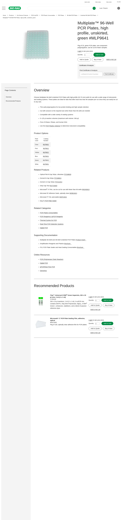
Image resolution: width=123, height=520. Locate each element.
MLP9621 (46, 152)
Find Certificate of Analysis (88, 70)
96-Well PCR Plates (72, 15)
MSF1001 (63, 197)
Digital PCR (44, 228)
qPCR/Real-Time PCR (47, 267)
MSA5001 (86, 189)
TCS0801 (58, 178)
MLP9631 (46, 156)
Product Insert (80, 240)
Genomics (43, 271)
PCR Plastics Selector (53, 126)
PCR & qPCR (34, 15)
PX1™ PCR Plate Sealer (48, 201)
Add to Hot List (111, 59)
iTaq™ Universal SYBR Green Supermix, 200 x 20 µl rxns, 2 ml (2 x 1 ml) (68, 296)
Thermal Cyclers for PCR (48, 220)
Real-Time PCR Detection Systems (51, 224)
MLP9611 (46, 148)
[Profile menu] (111, 8)
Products (11, 15)
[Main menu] (4, 8)
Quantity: (80, 54)
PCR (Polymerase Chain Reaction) (51, 259)
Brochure (67, 243)
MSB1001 (73, 193)
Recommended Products (13, 101)
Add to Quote (84, 59)
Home (4, 15)
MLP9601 (46, 144)
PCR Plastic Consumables (48, 15)
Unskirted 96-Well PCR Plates (88, 15)
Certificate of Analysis (86, 65)
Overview (8, 97)
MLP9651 (46, 164)
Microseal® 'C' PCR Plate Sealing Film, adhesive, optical (67, 319)
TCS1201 (58, 182)
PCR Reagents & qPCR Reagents (51, 216)
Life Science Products (22, 15)
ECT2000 (53, 186)
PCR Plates (61, 15)
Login (80, 51)
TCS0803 (67, 174)
